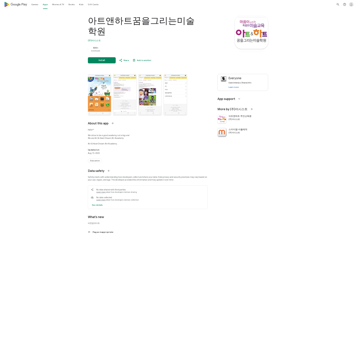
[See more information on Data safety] (108, 170)
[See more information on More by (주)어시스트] (251, 109)
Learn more (101, 192)
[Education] (95, 161)
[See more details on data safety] (97, 205)
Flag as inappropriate (100, 232)
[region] (143, 49)
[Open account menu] (351, 4)
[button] (99, 94)
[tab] (34, 4)
